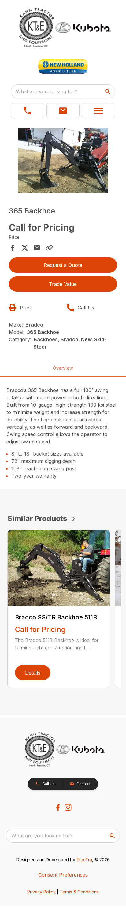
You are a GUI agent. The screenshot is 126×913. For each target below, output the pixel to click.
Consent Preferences (63, 875)
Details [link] (32, 673)
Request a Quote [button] (63, 265)
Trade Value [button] (63, 284)
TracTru (84, 859)
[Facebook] (58, 807)
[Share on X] (24, 247)
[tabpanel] (63, 161)
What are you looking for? (46, 91)
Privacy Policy (41, 891)
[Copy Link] (49, 247)
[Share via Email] (37, 247)
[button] (27, 110)
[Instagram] (68, 807)
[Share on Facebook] (12, 247)
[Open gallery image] (63, 160)
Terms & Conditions (79, 891)
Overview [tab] (63, 368)
